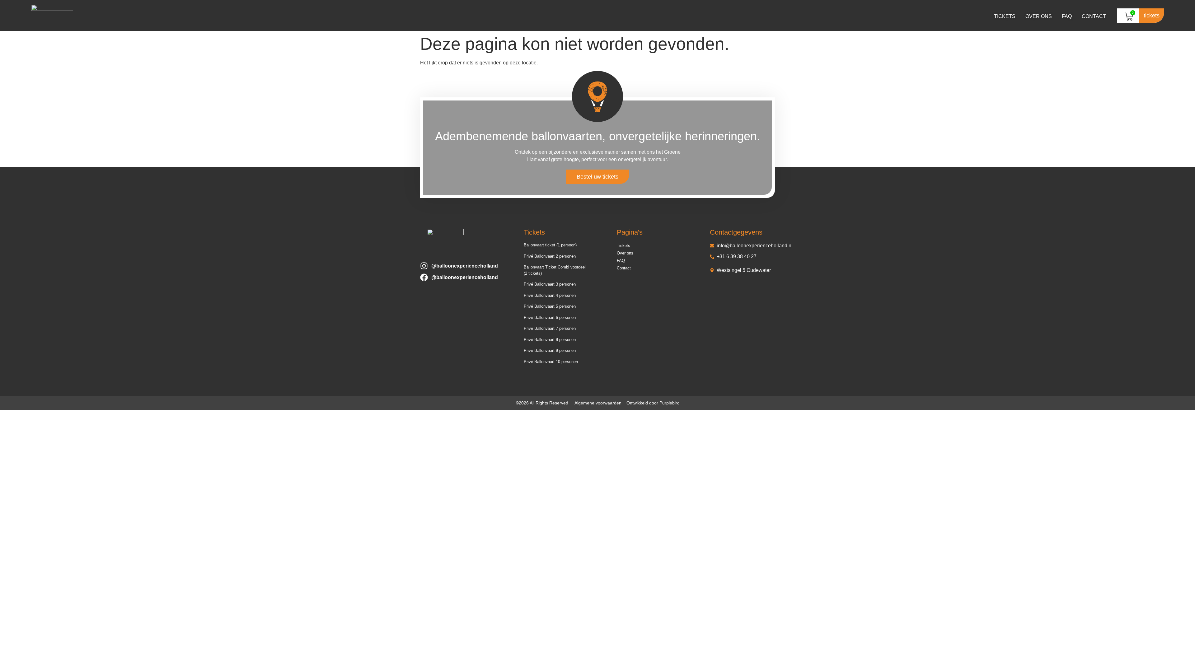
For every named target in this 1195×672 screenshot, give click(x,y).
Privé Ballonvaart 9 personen (550, 350)
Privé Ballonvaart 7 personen (550, 328)
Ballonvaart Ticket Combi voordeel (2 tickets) (555, 270)
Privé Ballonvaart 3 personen (550, 284)
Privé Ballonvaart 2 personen (550, 256)
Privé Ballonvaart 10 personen (551, 361)
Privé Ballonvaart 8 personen (550, 339)
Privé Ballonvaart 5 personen (550, 306)
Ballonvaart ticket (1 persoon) (550, 245)
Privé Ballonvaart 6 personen (550, 317)
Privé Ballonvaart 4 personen (550, 295)
